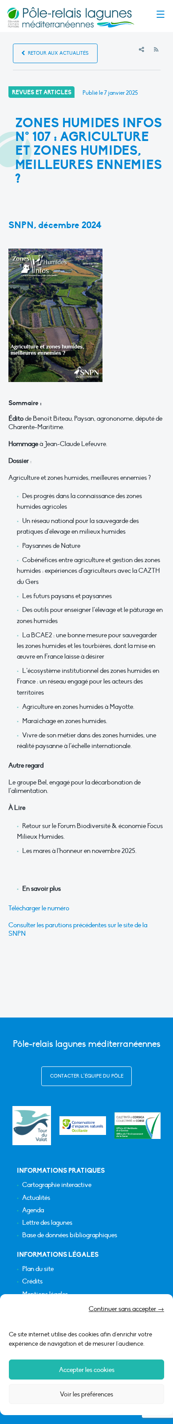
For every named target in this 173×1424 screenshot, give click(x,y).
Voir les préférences (86, 1394)
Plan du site (38, 1269)
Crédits (32, 1281)
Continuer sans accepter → (126, 1309)
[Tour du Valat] (31, 1125)
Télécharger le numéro (38, 908)
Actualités (36, 1198)
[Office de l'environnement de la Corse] (137, 1125)
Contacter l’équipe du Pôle (86, 1076)
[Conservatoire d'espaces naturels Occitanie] (82, 1125)
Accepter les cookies (86, 1370)
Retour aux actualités (58, 53)
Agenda (33, 1210)
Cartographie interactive (56, 1185)
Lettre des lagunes (47, 1223)
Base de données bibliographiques (69, 1235)
